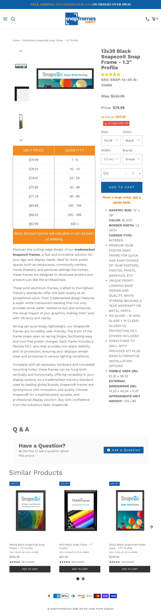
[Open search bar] (14, 19)
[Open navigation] (5, 19)
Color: (127, 132)
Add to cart (122, 187)
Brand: (128, 150)
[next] (151, 527)
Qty (106, 173)
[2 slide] (83, 578)
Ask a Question (126, 450)
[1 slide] (77, 578)
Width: (106, 150)
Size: (104, 132)
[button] (20, 50)
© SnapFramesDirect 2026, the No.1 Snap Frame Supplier (81, 608)
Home (16, 40)
